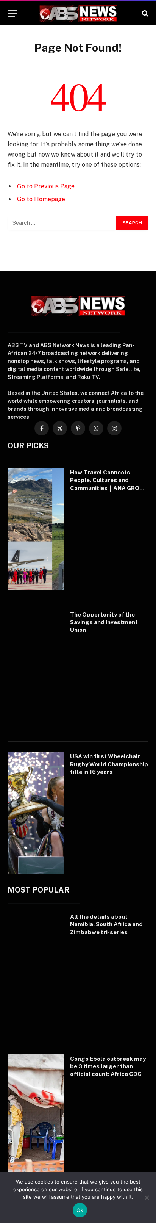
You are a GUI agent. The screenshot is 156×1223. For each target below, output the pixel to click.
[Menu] (12, 13)
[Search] (144, 13)
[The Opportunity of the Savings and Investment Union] (36, 671)
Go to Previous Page (46, 186)
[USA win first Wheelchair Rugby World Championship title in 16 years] (36, 813)
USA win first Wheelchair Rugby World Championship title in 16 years (109, 764)
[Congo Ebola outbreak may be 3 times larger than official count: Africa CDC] (36, 1115)
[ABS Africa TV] (78, 13)
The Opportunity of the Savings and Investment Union (104, 622)
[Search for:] (62, 223)
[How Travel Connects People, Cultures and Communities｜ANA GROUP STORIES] (36, 529)
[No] (146, 1197)
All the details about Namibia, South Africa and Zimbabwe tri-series (106, 924)
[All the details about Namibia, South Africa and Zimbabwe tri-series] (36, 973)
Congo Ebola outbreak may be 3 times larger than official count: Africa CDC (108, 1066)
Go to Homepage (41, 199)
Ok (79, 1210)
